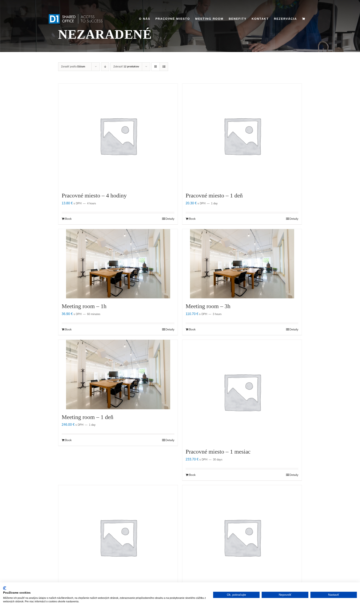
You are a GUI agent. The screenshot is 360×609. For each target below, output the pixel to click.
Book (68, 218)
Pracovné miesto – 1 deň (214, 195)
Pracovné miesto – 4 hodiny (94, 195)
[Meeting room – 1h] (118, 263)
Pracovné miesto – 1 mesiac (218, 451)
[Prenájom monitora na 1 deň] (118, 537)
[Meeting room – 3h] (242, 263)
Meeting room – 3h (208, 306)
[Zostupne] (105, 66)
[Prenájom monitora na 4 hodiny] (242, 537)
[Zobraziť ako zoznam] (164, 67)
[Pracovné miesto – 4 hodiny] (118, 136)
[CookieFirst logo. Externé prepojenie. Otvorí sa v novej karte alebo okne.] (4, 588)
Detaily (169, 218)
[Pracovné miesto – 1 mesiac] (242, 392)
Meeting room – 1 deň (87, 417)
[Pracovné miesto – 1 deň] (242, 136)
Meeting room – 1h (84, 306)
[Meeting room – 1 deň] (118, 374)
